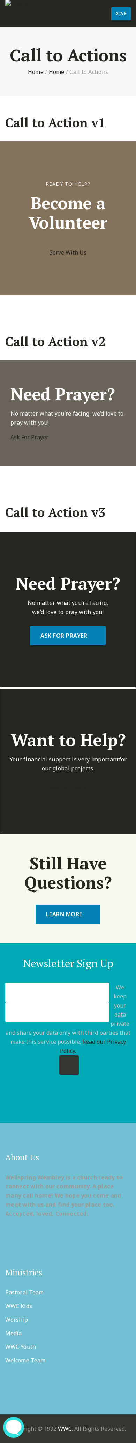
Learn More (64, 914)
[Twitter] (54, 1104)
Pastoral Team (24, 1292)
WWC (65, 1429)
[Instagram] (95, 1104)
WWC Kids (18, 1306)
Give (121, 13)
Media (13, 1333)
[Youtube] (81, 1104)
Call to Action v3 (55, 512)
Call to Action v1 (55, 122)
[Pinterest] (68, 1104)
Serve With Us (68, 252)
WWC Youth (20, 1347)
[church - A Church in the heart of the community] (17, 4)
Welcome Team (25, 1360)
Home (36, 72)
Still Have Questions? (68, 873)
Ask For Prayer (29, 437)
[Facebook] (41, 1104)
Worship (16, 1319)
